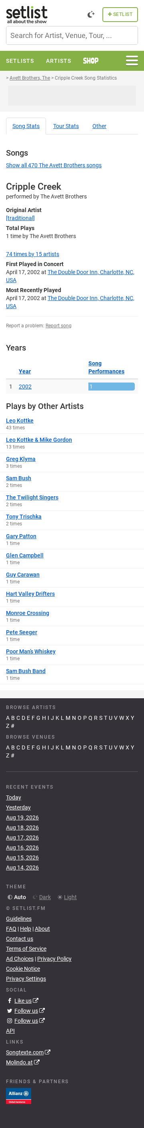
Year (25, 371)
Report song (59, 326)
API (10, 1031)
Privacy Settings (26, 979)
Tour (66, 126)
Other (99, 126)
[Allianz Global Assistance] (18, 1095)
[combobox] (72, 35)
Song (26, 126)
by (32, 254)
